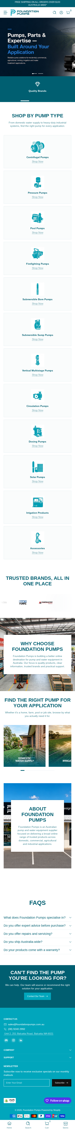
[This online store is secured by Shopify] (10, 1100)
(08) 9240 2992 (16, 1029)
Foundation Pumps (32, 1110)
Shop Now (37, 161)
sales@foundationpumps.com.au (26, 1024)
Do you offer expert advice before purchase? (35, 925)
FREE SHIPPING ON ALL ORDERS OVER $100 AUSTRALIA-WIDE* (37, 3)
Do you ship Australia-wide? (23, 942)
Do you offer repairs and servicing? (28, 934)
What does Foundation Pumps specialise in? (35, 917)
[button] (54, 12)
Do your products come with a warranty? (32, 950)
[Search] (54, 12)
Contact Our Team (35, 996)
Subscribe (60, 1083)
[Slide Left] (6, 3)
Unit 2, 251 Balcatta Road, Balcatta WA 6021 (28, 1033)
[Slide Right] (68, 3)
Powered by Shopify (50, 1110)
